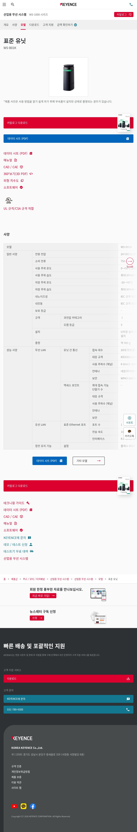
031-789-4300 (15, 709)
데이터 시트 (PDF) (15, 153)
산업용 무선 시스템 (16, 558)
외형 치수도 (11, 180)
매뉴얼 (8, 160)
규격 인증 (16, 766)
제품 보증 (16, 777)
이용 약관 (16, 782)
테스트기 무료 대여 (16, 551)
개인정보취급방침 (20, 771)
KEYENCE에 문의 (15, 537)
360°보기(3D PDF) (16, 173)
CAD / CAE (11, 167)
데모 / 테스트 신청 (15, 544)
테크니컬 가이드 (14, 503)
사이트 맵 (16, 787)
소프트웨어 (11, 187)
